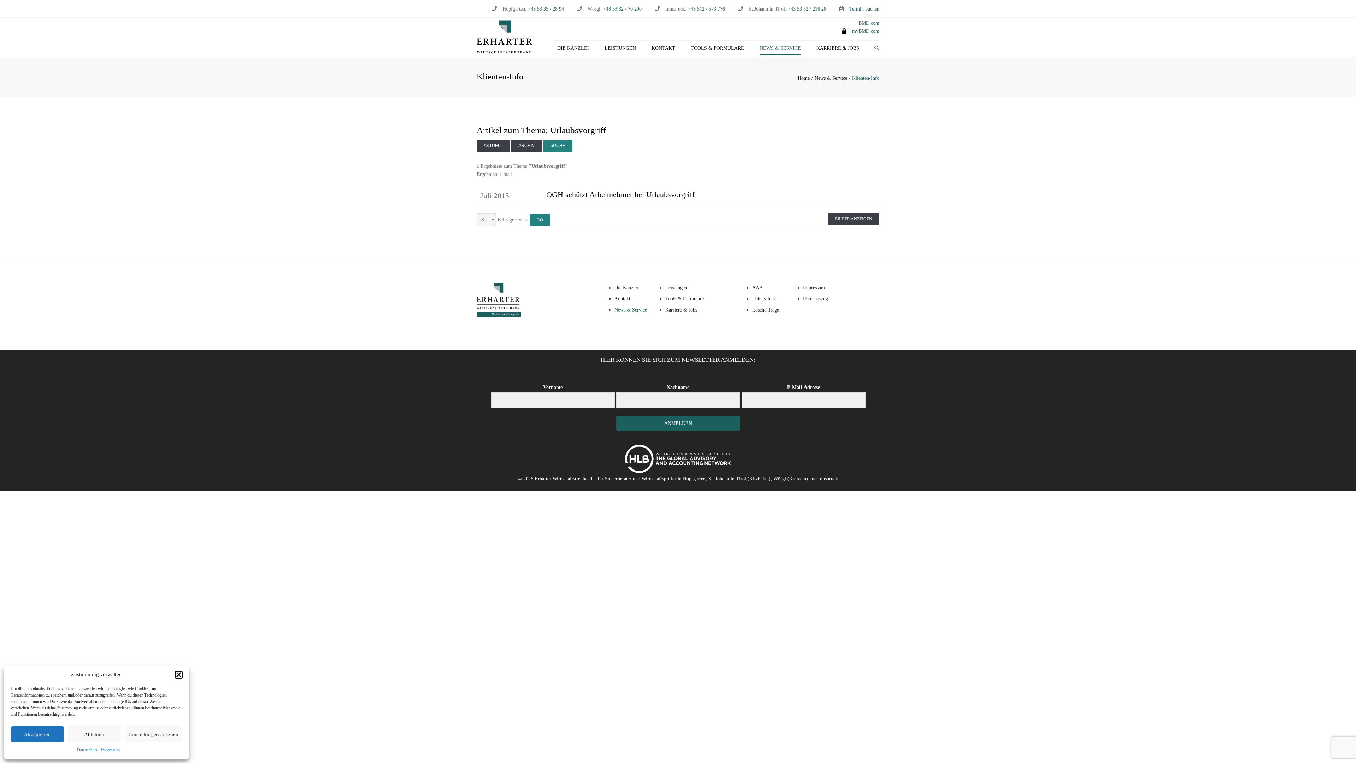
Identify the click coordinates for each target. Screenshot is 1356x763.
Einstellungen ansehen (153, 734)
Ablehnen (95, 734)
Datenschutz (87, 749)
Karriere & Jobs (837, 48)
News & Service (780, 48)
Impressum (110, 749)
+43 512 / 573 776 (706, 9)
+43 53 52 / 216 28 (807, 9)
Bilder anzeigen (853, 219)
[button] (178, 674)
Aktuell (493, 145)
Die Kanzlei (573, 48)
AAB (757, 287)
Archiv (526, 145)
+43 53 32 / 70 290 (622, 9)
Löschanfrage (765, 310)
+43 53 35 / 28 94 (545, 9)
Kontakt (663, 48)
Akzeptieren (37, 734)
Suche (557, 145)
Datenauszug (815, 298)
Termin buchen (864, 9)
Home (804, 78)
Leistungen (620, 48)
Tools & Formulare (717, 48)
